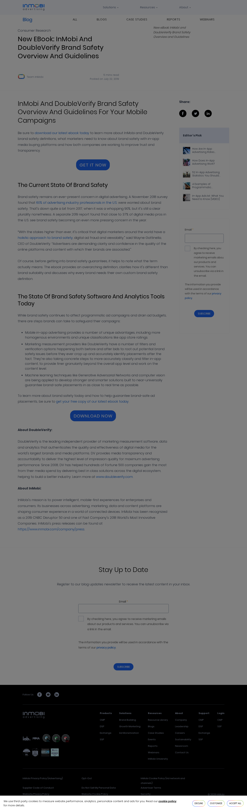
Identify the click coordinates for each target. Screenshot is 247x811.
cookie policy (167, 801)
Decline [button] (199, 803)
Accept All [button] (235, 803)
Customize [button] (216, 803)
